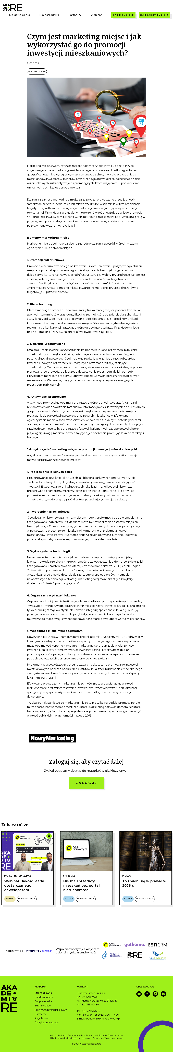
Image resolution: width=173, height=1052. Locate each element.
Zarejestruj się (154, 15)
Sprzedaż (25, 876)
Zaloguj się (123, 15)
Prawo (126, 876)
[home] (12, 7)
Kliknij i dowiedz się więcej (63, 1038)
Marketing (11, 876)
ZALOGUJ (86, 783)
